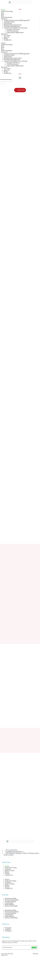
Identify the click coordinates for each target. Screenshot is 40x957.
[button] (20, 41)
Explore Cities (10, 870)
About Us (4, 34)
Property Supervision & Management (16, 20)
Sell (2, 13)
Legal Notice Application (15, 32)
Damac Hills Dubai (11, 906)
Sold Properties (6, 17)
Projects (8, 869)
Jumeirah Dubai (10, 901)
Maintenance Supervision (13, 25)
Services (4, 19)
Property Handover (13, 29)
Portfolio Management (12, 26)
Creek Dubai (9, 903)
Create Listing (21, 90)
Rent (2, 14)
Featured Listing (7, 11)
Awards (6, 37)
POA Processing (12, 31)
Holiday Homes (9, 22)
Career (7, 873)
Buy (2, 16)
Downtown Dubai (10, 898)
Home (3, 10)
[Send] (34, 947)
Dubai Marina (9, 904)
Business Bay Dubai (12, 900)
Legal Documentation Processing (15, 28)
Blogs (6, 38)
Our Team (7, 35)
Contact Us (7, 40)
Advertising (8, 23)
